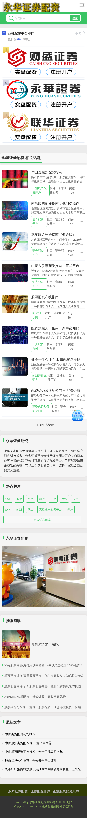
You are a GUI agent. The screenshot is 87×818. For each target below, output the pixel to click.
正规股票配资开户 (39, 190)
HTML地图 (66, 802)
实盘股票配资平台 (50, 509)
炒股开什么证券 (39, 377)
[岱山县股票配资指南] (15, 179)
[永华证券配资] (31, 7)
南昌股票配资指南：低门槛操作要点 (58, 203)
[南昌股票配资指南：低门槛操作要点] (15, 210)
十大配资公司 (38, 346)
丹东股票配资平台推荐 (46, 644)
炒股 (19, 509)
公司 (8, 509)
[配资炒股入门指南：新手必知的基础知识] (15, 335)
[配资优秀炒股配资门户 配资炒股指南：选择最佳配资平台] (15, 397)
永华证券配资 (18, 791)
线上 (30, 509)
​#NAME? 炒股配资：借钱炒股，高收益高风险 (35, 696)
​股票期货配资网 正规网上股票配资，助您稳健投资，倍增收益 (45, 707)
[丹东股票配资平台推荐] (16, 644)
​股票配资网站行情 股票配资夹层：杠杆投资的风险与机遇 (42, 686)
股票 (19, 499)
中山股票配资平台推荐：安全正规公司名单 (34, 751)
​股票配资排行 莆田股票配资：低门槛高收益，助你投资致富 (44, 675)
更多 (78, 33)
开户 (70, 509)
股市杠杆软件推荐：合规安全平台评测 (31, 760)
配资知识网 (36, 315)
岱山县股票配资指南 (46, 172)
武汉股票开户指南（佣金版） (53, 234)
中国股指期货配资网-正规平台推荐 (28, 743)
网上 (42, 499)
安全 (76, 499)
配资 (8, 499)
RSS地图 (52, 802)
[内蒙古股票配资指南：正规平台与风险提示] (15, 272)
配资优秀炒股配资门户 (40, 408)
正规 (53, 499)
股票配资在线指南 (45, 296)
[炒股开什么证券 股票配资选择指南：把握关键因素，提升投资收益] (15, 366)
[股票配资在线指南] (15, 304)
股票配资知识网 (52, 806)
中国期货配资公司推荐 (20, 734)
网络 (64, 499)
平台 (30, 499)
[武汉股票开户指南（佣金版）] (15, 241)
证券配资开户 (38, 221)
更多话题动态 (42, 520)
